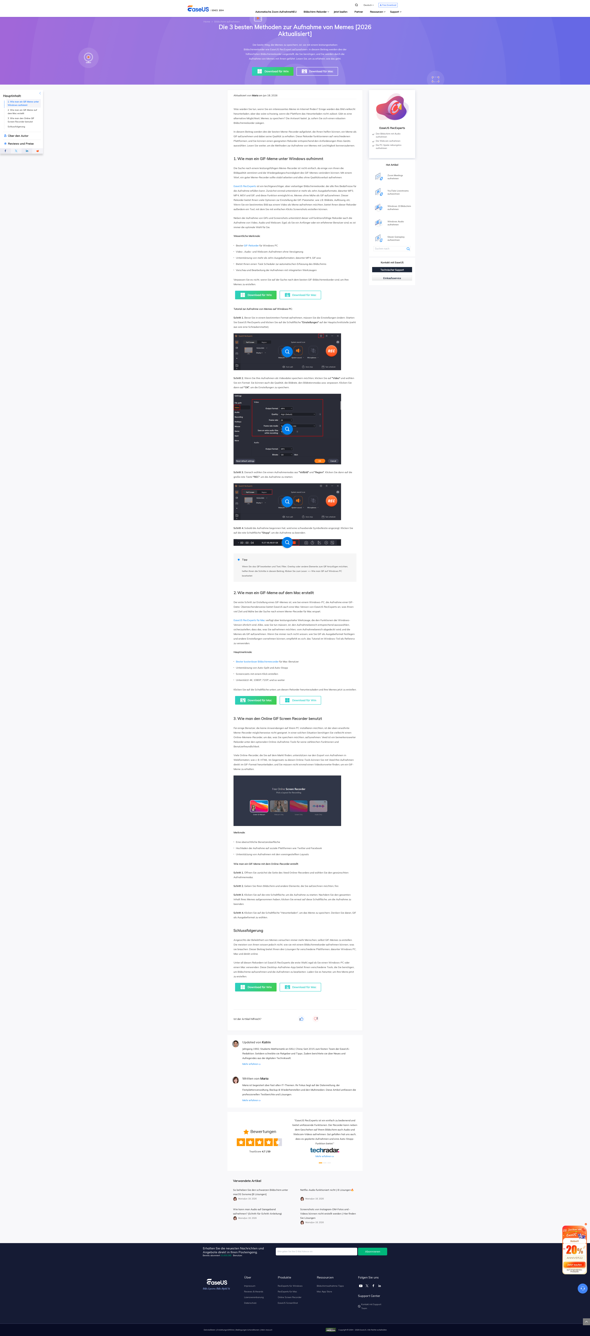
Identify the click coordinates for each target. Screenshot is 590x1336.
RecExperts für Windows (290, 1285)
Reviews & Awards (253, 1291)
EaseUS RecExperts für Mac (249, 620)
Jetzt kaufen (340, 11)
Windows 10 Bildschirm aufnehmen (399, 208)
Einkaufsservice (392, 278)
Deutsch (368, 5)
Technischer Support (392, 269)
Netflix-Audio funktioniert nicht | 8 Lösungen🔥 (327, 1189)
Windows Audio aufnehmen (395, 223)
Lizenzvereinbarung (254, 1297)
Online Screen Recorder (289, 1297)
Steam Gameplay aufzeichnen (396, 238)
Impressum (249, 1285)
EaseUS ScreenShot (288, 1303)
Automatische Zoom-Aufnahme (276, 11)
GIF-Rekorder (251, 245)
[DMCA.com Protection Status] (332, 1329)
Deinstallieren (209, 1330)
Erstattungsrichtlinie (225, 1330)
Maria (255, 95)
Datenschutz (250, 1303)
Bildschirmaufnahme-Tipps (330, 1285)
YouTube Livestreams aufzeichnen (398, 192)
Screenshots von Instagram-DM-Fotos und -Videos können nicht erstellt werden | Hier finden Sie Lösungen (328, 1213)
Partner (358, 11)
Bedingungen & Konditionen (247, 1330)
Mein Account (266, 1330)
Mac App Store (324, 1291)
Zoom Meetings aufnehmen (395, 177)
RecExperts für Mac (287, 1291)
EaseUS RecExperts (245, 186)
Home (206, 21)
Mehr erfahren (250, 1063)
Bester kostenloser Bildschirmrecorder (257, 661)
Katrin (266, 1042)
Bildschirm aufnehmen (227, 21)
